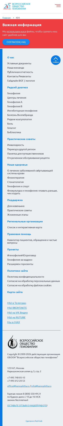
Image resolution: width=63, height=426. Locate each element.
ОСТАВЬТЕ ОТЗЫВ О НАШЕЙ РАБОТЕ (27, 405)
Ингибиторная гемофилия (22, 110)
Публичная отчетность (20, 72)
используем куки (16, 31)
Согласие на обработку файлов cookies (29, 285)
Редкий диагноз (17, 87)
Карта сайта (15, 292)
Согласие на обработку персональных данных (33, 281)
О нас (10, 57)
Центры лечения (16, 97)
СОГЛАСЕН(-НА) (16, 42)
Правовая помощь (19, 234)
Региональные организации (25, 221)
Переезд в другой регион (21, 149)
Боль (10, 123)
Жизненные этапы (17, 214)
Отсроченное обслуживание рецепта (28, 158)
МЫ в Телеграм (16, 302)
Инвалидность (15, 145)
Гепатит (11, 128)
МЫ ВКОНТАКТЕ (17, 307)
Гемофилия (13, 93)
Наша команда (15, 67)
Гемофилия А (14, 102)
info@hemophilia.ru (41, 386)
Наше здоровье (17, 164)
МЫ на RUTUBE (16, 317)
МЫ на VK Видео (17, 312)
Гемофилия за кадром (19, 259)
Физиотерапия (15, 177)
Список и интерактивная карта (24, 227)
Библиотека (14, 132)
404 (18, 18)
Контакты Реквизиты (19, 76)
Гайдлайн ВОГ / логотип (21, 80)
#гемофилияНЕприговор (21, 255)
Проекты (13, 249)
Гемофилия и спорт (18, 186)
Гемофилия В (14, 106)
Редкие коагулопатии (19, 119)
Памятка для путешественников (25, 153)
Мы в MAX (13, 322)
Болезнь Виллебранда (20, 115)
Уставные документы (19, 63)
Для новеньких (16, 206)
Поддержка (15, 200)
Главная (6, 18)
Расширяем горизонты (20, 264)
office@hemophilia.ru (18, 386)
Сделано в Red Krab (34, 421)
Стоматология (15, 182)
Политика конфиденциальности (25, 276)
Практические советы (21, 139)
